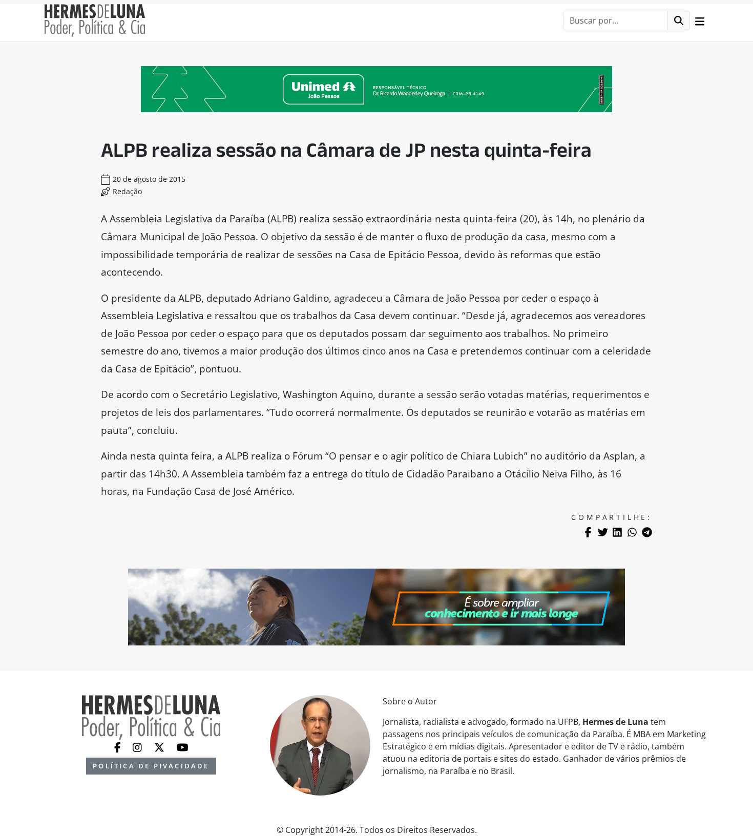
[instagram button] (138, 746)
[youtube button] (183, 746)
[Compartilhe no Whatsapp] (632, 532)
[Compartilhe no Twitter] (603, 532)
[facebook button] (118, 746)
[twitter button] (160, 746)
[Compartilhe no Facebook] (588, 532)
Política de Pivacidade (151, 765)
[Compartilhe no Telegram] (647, 532)
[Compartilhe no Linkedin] (617, 532)
